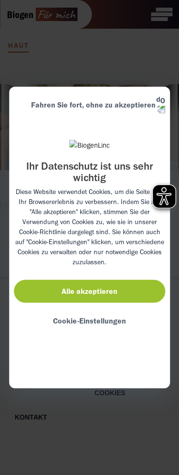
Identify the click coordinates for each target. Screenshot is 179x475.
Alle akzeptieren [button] (89, 290)
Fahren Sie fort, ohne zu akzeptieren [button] (93, 104)
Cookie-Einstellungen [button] (89, 320)
